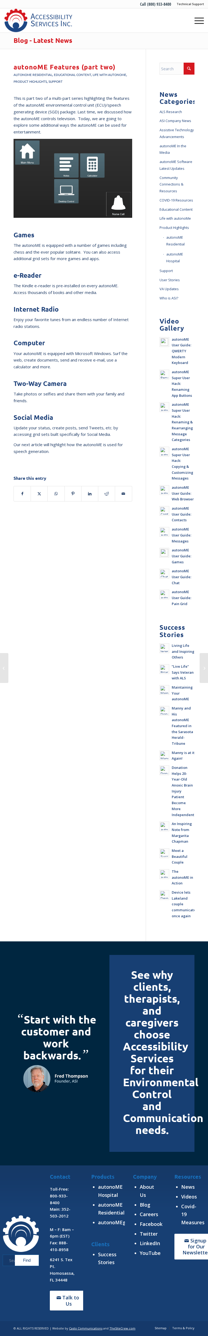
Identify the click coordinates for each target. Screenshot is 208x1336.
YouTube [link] (150, 1253)
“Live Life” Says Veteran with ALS (183, 672)
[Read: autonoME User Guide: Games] (164, 553)
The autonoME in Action (182, 877)
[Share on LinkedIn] (90, 493)
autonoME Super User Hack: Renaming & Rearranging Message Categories (182, 422)
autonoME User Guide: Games (181, 556)
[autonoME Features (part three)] (204, 668)
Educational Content (72, 74)
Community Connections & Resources (171, 184)
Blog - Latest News (43, 40)
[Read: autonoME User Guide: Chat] (164, 573)
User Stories (170, 279)
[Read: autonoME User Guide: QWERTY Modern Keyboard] (164, 342)
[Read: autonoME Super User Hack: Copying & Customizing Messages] (164, 451)
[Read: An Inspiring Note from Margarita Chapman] (164, 826)
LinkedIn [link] (150, 1243)
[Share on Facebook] (22, 493)
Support (55, 81)
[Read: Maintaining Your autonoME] (164, 690)
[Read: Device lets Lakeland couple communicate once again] (164, 895)
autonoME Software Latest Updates (176, 165)
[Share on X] (39, 493)
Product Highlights (30, 81)
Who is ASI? (169, 298)
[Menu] (196, 20)
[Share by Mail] (123, 493)
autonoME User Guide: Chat (181, 576)
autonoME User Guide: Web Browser (183, 493)
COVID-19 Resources (176, 200)
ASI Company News (175, 120)
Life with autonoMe (109, 74)
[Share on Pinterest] (73, 493)
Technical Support (190, 4)
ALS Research (171, 111)
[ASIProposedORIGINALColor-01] (38, 20)
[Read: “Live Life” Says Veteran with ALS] (164, 669)
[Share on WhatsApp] (56, 493)
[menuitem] (189, 4)
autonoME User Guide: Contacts (181, 514)
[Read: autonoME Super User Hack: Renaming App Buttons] (164, 374)
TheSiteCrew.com (122, 1328)
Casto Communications (85, 1328)
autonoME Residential (33, 74)
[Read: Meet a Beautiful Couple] (164, 853)
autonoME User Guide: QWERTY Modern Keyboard (181, 351)
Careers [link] (149, 1214)
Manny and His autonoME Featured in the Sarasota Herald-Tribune (182, 726)
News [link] (188, 1187)
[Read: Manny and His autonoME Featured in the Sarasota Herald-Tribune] (164, 711)
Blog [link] (145, 1204)
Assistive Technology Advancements (177, 133)
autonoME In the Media (173, 149)
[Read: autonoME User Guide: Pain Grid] (164, 594)
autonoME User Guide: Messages (181, 535)
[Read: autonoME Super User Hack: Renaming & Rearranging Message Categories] (164, 407)
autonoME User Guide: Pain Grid (181, 597)
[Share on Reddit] (106, 493)
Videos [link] (189, 1196)
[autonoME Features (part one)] (4, 668)
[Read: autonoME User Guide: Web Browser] (164, 490)
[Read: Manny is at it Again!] (164, 755)
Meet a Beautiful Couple (179, 856)
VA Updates (169, 288)
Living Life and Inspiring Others (183, 651)
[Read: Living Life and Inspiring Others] (164, 648)
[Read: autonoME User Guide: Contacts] (164, 511)
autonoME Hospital (174, 257)
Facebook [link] (151, 1224)
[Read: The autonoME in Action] (164, 874)
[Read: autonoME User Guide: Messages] (164, 532)
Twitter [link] (149, 1233)
